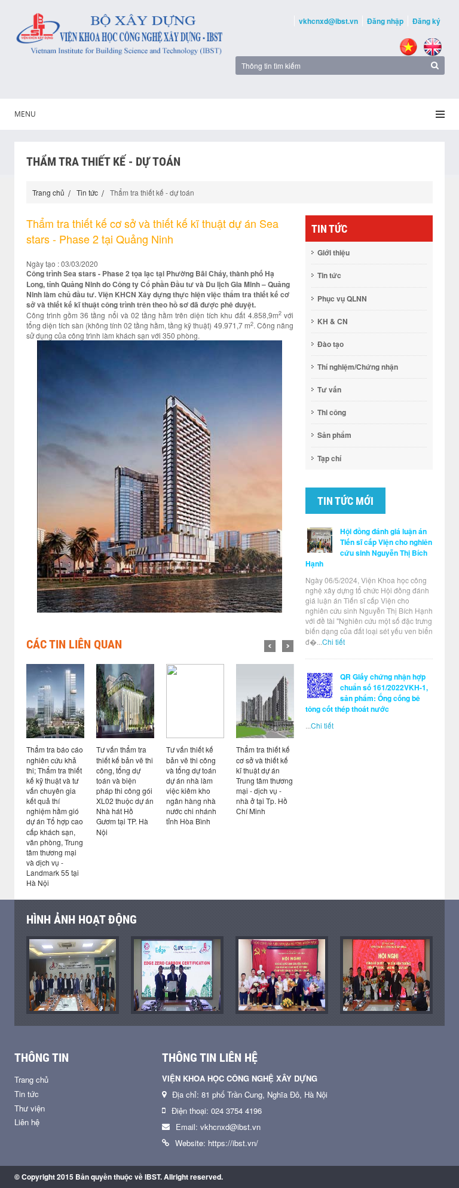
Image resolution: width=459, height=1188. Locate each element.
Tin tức (87, 192)
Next (287, 646)
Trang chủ (48, 192)
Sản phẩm (334, 434)
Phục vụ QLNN (342, 298)
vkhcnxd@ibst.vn (328, 21)
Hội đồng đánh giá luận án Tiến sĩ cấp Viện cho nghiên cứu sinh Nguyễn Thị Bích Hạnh (368, 547)
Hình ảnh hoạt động (81, 919)
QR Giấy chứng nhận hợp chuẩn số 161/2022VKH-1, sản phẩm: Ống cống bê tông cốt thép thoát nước (366, 692)
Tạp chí (329, 458)
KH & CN (332, 321)
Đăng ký (426, 21)
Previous (270, 646)
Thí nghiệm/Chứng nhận (357, 366)
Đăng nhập (385, 21)
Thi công (331, 412)
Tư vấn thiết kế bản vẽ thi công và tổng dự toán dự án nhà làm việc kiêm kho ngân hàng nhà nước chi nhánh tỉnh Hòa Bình (191, 785)
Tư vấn (329, 389)
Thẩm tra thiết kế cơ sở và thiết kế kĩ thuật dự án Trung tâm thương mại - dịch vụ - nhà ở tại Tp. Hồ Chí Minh (264, 780)
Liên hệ (26, 1122)
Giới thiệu (333, 252)
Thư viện (29, 1108)
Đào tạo (330, 344)
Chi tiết (333, 641)
